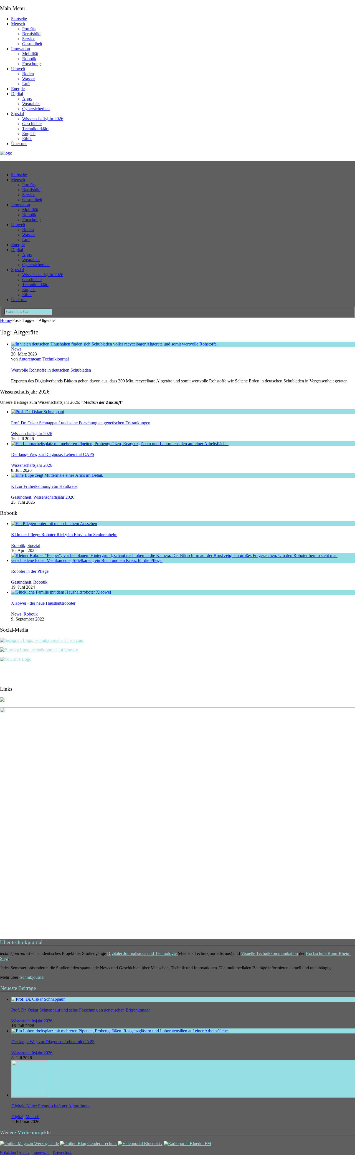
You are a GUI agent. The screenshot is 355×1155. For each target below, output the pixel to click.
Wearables (31, 103)
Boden (28, 73)
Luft (26, 83)
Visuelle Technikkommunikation (269, 953)
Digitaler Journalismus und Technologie (142, 953)
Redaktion (8, 1153)
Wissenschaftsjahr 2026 (42, 118)
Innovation (20, 48)
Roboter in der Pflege (30, 571)
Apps (27, 98)
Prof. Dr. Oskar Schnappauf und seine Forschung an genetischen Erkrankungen (80, 422)
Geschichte (32, 123)
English (29, 133)
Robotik (29, 58)
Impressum (41, 1153)
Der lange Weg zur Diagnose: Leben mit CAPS (52, 454)
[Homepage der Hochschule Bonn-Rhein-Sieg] (2, 700)
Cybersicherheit (36, 108)
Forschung (31, 63)
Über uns (19, 143)
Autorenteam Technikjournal (44, 359)
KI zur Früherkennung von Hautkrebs (44, 486)
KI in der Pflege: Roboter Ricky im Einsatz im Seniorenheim (64, 534)
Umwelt (18, 68)
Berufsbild (31, 33)
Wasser (28, 78)
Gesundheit (32, 43)
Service (28, 38)
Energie (18, 88)
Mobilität (30, 53)
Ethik (27, 138)
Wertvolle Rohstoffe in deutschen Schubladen (51, 370)
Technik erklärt (35, 128)
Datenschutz (62, 1153)
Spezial (17, 113)
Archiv (24, 1153)
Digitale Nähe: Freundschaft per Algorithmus (50, 1105)
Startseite (19, 18)
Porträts (29, 28)
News (16, 349)
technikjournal (31, 977)
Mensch (18, 23)
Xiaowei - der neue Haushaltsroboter (43, 603)
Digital (17, 93)
